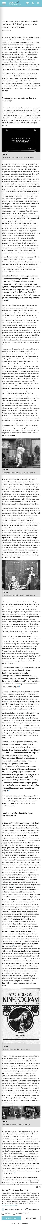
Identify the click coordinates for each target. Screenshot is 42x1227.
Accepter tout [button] (11, 1218)
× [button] (39, 1187)
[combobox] (37, 1187)
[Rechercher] (39, 3)
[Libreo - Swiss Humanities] (15, 3)
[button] (27, 3)
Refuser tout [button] (31, 1218)
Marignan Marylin (6, 30)
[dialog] (21, 1206)
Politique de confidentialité (10, 1205)
